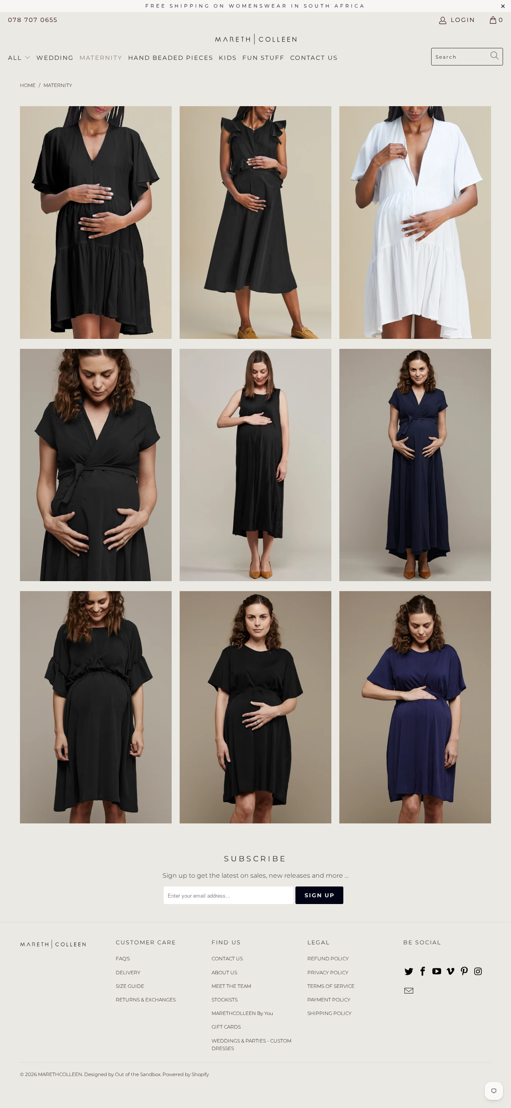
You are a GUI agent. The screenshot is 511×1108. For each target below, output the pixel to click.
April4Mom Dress (255, 707)
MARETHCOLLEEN (60, 1074)
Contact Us (314, 57)
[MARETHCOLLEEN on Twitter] (409, 972)
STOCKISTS (225, 1000)
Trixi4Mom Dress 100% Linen (96, 222)
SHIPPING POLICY (329, 1013)
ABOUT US (224, 972)
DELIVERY (128, 972)
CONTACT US (227, 959)
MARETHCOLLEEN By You (242, 1013)
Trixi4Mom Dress (415, 222)
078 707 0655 (32, 20)
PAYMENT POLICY (329, 1000)
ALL (16, 57)
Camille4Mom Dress (255, 465)
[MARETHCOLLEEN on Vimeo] (451, 972)
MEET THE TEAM (231, 986)
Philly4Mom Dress (96, 465)
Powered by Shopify (185, 1074)
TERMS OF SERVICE (331, 986)
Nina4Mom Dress (96, 707)
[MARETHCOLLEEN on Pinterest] (465, 972)
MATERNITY (101, 57)
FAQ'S (123, 959)
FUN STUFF (263, 57)
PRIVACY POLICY (328, 972)
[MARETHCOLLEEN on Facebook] (423, 972)
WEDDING (55, 57)
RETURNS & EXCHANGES (146, 1000)
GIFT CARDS (226, 1027)
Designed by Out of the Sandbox (122, 1074)
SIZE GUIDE (130, 986)
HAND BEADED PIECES (170, 57)
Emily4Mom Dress (255, 222)
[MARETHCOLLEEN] (256, 40)
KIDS (228, 57)
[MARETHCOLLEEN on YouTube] (437, 972)
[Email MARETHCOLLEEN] (409, 991)
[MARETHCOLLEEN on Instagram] (478, 972)
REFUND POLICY (328, 959)
